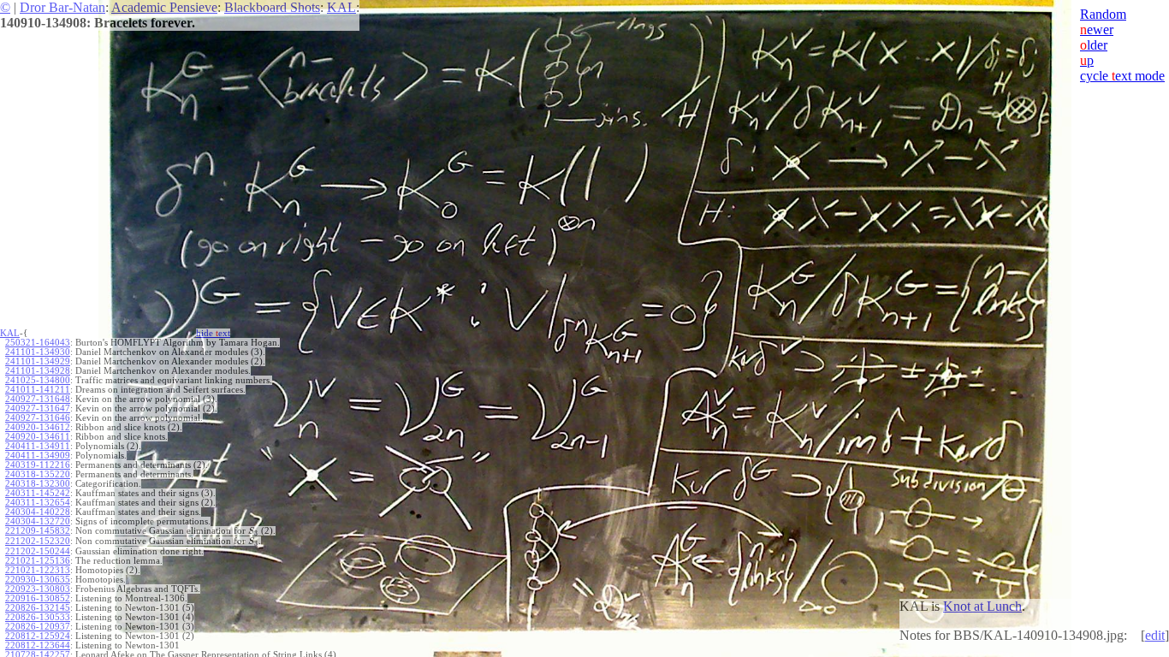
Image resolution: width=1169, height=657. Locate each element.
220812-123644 (37, 645)
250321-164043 (37, 342)
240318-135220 (37, 474)
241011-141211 (37, 389)
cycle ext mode (1122, 75)
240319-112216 (37, 465)
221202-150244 (37, 551)
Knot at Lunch (982, 606)
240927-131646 (37, 418)
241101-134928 (37, 371)
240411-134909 (37, 455)
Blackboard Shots (272, 7)
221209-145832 (37, 531)
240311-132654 (37, 502)
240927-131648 (37, 399)
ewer (1096, 29)
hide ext (213, 333)
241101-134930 (37, 352)
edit (1155, 635)
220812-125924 (37, 636)
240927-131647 (37, 408)
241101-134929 (37, 361)
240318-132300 (37, 483)
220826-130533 (37, 617)
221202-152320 (37, 541)
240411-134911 (37, 446)
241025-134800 (37, 380)
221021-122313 (37, 570)
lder (1093, 45)
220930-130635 (37, 579)
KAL (341, 7)
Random (1103, 14)
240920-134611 (37, 436)
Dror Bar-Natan (62, 7)
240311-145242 (37, 493)
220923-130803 (37, 589)
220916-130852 (37, 598)
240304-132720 (37, 521)
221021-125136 (37, 560)
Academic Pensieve (164, 7)
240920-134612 (37, 427)
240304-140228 (37, 512)
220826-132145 (37, 608)
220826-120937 (37, 626)
